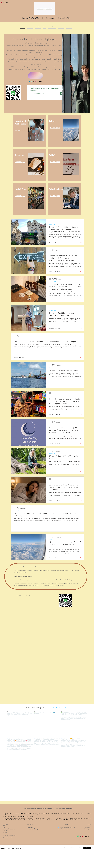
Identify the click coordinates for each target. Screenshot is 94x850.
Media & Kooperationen (9, 829)
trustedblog (88, 827)
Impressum (30, 827)
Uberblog (86, 829)
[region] (29, 131)
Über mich (6, 827)
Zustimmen (87, 847)
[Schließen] (92, 847)
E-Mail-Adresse (33, 90)
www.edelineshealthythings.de (45, 808)
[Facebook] (3, 3)
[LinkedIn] (5, 3)
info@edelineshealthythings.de (25, 576)
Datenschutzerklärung (32, 829)
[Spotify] (31, 81)
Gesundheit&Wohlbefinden (54, 253)
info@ (57, 808)
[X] (33, 81)
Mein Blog (5, 830)
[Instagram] (7, 3)
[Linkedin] (29, 81)
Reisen (50, 367)
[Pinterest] (1, 3)
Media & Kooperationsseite (71, 583)
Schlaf (50, 396)
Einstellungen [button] (72, 847)
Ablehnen (79, 847)
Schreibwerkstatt (52, 310)
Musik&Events (52, 224)
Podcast (5, 832)
